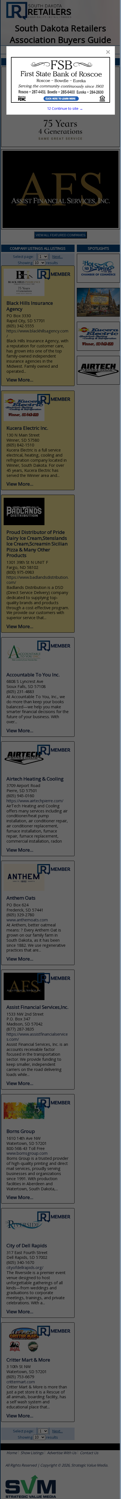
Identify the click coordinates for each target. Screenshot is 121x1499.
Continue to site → (65, 108)
